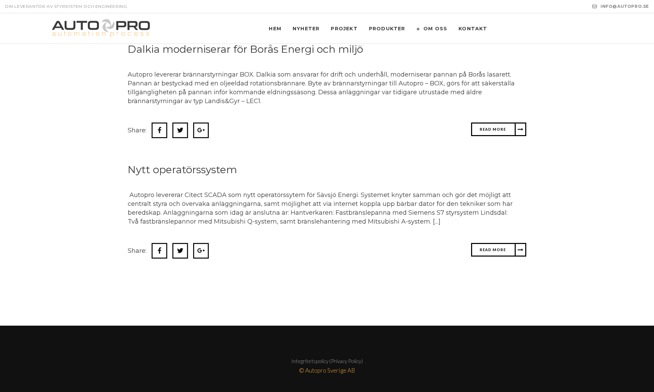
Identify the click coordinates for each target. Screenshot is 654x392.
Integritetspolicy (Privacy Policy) (327, 361)
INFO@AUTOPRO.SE (625, 6)
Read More (490, 129)
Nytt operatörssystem (182, 169)
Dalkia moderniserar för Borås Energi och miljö (245, 49)
